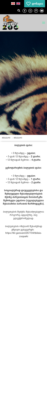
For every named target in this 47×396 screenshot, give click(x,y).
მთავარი (6, 138)
